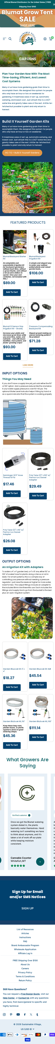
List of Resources (25, 929)
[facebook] (25, 1014)
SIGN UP (28, 908)
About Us (25, 964)
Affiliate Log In (25, 953)
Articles (25, 933)
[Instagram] (4, 1014)
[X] (31, 1014)
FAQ (25, 941)
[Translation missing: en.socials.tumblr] (37, 1014)
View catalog (4, 39)
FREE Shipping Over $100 (25, 960)
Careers (25, 968)
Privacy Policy (25, 972)
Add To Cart (12, 292)
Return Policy (25, 980)
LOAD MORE (28, 365)
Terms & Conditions (25, 976)
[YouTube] (18, 1014)
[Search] (10, 39)
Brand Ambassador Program (25, 945)
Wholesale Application (25, 949)
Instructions (25, 937)
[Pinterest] (11, 1014)
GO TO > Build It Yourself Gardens (22, 152)
